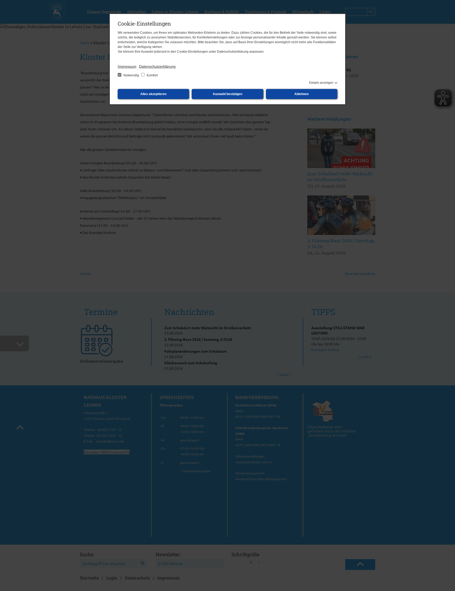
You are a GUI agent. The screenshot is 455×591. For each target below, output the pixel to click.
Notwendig (131, 75)
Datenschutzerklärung (157, 66)
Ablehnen (301, 94)
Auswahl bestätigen (227, 94)
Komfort (152, 75)
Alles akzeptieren (153, 94)
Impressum (127, 66)
